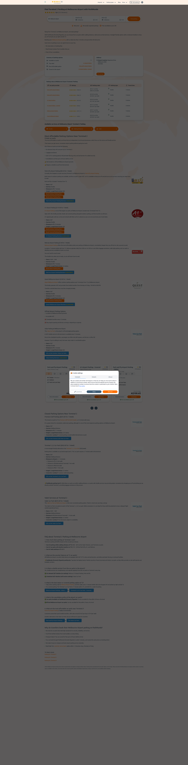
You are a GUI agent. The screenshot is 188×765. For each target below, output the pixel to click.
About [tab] (110, 377)
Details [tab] (94, 377)
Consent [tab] (77, 377)
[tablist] (94, 377)
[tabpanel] (94, 383)
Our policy (82, 386)
